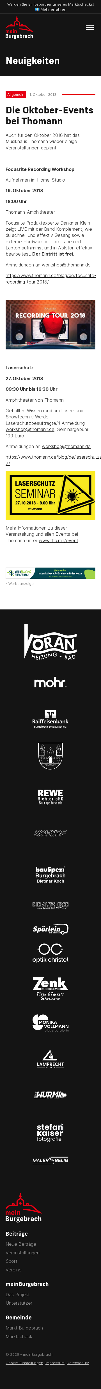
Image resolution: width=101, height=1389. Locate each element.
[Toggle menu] (89, 27)
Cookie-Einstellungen (24, 1363)
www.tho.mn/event (58, 540)
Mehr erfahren (53, 9)
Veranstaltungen (23, 1252)
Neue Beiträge (21, 1244)
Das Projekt (18, 1294)
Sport (11, 1261)
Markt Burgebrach (24, 1328)
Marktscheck (19, 1336)
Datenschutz (78, 1363)
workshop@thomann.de (66, 265)
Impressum (55, 1363)
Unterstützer (19, 1303)
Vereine (14, 1270)
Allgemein (15, 94)
